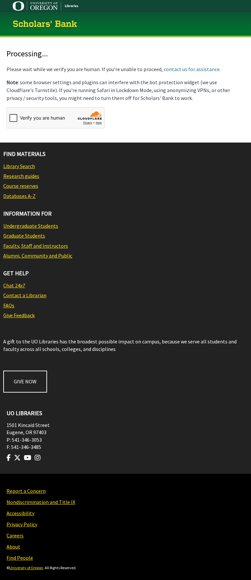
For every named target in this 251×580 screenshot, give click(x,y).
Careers (15, 535)
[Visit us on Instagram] (38, 457)
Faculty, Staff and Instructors (35, 245)
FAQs (8, 305)
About (13, 546)
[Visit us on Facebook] (9, 457)
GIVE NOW (25, 381)
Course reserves (20, 186)
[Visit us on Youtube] (27, 457)
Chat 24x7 (14, 285)
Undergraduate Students (30, 225)
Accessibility (20, 513)
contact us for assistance (192, 69)
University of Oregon (26, 567)
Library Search (19, 166)
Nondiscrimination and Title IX (41, 502)
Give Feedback (19, 315)
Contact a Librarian (24, 295)
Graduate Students (24, 235)
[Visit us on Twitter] (17, 457)
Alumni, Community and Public (37, 255)
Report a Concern (26, 491)
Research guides (21, 176)
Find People (20, 557)
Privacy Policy (22, 524)
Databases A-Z (19, 196)
